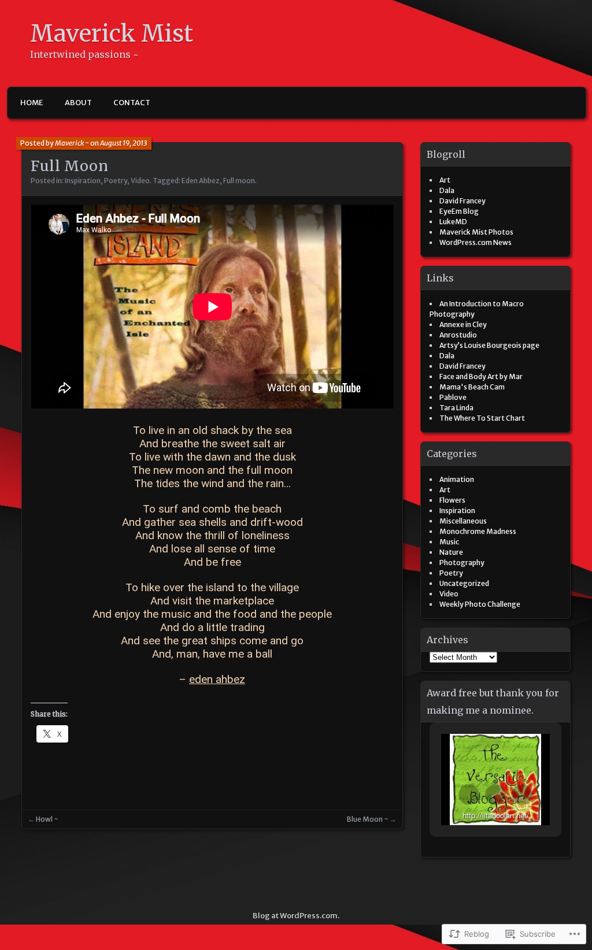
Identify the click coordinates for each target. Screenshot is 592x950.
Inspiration (83, 180)
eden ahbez (217, 679)
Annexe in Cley (463, 324)
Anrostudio (458, 335)
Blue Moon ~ (367, 819)
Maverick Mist (111, 33)
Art (444, 180)
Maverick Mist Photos (476, 232)
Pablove (453, 397)
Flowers (452, 500)
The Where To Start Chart (482, 418)
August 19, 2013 (123, 143)
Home (31, 102)
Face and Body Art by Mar (481, 376)
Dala (446, 190)
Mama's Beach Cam (472, 387)
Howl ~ (47, 819)
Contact (131, 102)
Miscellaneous (463, 521)
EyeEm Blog (459, 211)
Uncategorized (464, 583)
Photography (461, 562)
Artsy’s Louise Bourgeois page (489, 345)
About (78, 102)
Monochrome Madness (477, 531)
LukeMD (453, 221)
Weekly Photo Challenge (479, 604)
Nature (451, 552)
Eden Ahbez (201, 180)
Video (140, 180)
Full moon (239, 180)
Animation (456, 479)
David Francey (462, 200)
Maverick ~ (72, 143)
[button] (468, 794)
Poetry (115, 180)
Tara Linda (456, 407)
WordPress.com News (475, 242)
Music (449, 541)
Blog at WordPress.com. (296, 916)
